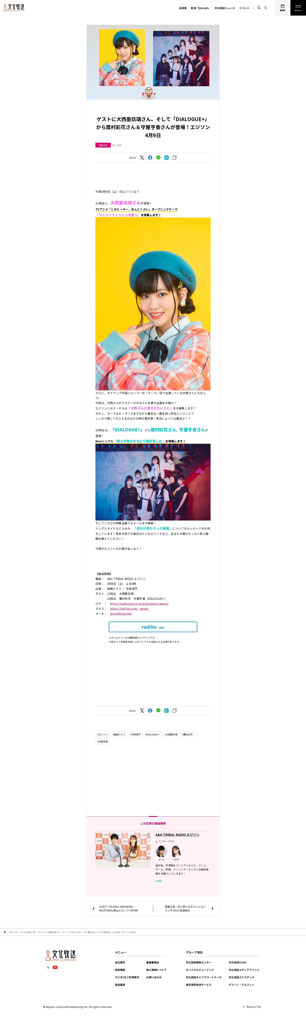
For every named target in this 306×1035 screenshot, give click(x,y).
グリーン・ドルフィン (241, 984)
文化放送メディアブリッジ (244, 970)
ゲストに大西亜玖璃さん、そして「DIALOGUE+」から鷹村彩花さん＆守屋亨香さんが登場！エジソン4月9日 (87, 932)
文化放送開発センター (198, 962)
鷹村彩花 (188, 734)
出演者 (183, 8)
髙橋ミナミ (119, 734)
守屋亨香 (103, 741)
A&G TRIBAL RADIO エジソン (177, 834)
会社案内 (120, 962)
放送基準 (120, 984)
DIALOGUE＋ (153, 734)
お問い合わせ (154, 977)
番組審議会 (152, 962)
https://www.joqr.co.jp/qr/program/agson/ (139, 603)
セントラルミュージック (200, 970)
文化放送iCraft (237, 962)
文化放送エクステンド (241, 977)
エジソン (103, 734)
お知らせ (103, 145)
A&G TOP (13, 932)
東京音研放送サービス (198, 984)
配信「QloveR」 (200, 8)
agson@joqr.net (121, 613)
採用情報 (120, 970)
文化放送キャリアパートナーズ (204, 977)
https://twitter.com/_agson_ (130, 608)
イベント (244, 8)
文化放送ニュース (225, 8)
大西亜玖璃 (171, 734)
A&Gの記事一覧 (28, 932)
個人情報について (156, 970)
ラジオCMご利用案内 (127, 977)
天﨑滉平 (136, 734)
